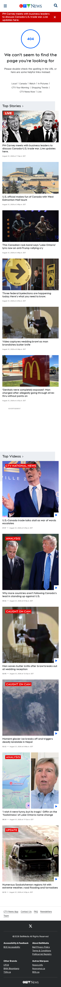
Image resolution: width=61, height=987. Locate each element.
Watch (32, 83)
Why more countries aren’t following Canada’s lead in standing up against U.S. (29, 595)
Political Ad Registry (42, 954)
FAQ (36, 911)
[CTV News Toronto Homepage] (30, 6)
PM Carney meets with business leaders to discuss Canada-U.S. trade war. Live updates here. (29, 148)
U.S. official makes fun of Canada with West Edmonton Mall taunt (28, 198)
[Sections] (5, 6)
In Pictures (43, 83)
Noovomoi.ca (38, 968)
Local (14, 83)
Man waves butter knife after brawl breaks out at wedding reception (29, 668)
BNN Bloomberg (11, 968)
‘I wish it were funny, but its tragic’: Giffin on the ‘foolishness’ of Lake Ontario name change (29, 813)
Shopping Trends (40, 87)
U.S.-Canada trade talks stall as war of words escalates (29, 522)
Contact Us (26, 911)
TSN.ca (7, 972)
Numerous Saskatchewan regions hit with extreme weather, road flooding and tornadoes (30, 886)
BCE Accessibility (12, 947)
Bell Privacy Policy (41, 947)
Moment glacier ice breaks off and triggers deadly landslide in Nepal (27, 740)
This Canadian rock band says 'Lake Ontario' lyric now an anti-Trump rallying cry (29, 247)
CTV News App (11, 911)
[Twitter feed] (30, 926)
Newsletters (46, 911)
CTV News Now (27, 91)
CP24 (6, 965)
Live (39, 91)
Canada (23, 83)
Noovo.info (37, 965)
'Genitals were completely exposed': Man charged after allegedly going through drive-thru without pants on (28, 392)
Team (6, 915)
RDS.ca (35, 972)
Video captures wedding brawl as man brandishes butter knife (25, 343)
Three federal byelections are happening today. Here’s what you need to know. (26, 295)
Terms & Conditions (41, 950)
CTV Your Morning (20, 87)
